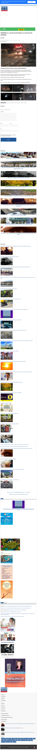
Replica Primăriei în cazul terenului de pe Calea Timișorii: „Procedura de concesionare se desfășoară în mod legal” (17, 340)
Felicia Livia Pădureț (18, 40)
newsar (16, 102)
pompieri (19, 102)
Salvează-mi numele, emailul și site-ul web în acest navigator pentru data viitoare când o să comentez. (8, 135)
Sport (27, 740)
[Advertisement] (18, 19)
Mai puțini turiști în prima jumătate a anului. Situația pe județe (10, 423)
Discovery (16, 738)
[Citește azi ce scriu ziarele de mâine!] (4, 10)
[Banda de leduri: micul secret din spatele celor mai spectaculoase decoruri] (7, 324)
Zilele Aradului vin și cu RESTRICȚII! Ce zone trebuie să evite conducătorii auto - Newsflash (12, 613)
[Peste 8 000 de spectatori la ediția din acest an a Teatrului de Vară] (7, 484)
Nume (1, 123)
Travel (32, 740)
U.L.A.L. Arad (3, 741)
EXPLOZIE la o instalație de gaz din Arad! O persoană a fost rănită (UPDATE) (16, 609)
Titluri (11, 40)
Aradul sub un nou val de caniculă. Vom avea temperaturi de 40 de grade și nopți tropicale (13, 361)
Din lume (9, 738)
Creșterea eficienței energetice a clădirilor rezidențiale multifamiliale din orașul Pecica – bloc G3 (14, 446)
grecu (1, 616)
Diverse (19, 738)
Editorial (22, 738)
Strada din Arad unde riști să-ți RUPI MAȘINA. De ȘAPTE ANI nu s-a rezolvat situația (18, 492)
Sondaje (19, 740)
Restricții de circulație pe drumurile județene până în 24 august (18, 177)
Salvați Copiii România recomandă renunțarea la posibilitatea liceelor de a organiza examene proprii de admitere (18, 234)
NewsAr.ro (27, 747)
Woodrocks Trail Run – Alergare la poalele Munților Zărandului (9, 413)
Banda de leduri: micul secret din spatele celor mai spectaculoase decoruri (11, 319)
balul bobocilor (3, 738)
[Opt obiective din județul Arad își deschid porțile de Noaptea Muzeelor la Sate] (7, 387)
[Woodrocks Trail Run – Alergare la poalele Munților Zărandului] (7, 418)
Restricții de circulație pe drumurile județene (18, 215)
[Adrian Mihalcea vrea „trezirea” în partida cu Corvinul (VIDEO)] (7, 356)
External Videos (26, 738)
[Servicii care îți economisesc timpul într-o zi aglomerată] (7, 464)
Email (10, 123)
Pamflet (5, 740)
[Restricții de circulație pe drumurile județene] (7, 439)
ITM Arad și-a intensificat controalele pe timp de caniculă (9, 288)
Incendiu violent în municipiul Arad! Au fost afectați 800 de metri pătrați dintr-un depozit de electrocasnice (18, 205)
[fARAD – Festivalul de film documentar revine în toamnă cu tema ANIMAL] (7, 397)
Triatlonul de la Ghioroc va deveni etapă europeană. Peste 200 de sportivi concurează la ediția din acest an (15, 266)
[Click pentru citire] (18, 155)
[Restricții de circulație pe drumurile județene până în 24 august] (7, 261)
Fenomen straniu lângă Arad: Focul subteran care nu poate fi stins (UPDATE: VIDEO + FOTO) (18, 195)
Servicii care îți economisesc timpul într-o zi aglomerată (8, 458)
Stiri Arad (25, 102)
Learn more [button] (6, 2)
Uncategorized (8, 741)
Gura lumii (30, 738)
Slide (16, 740)
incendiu (8, 102)
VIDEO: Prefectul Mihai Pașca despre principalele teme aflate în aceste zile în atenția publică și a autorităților (16, 371)
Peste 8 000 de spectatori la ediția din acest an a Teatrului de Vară (10, 479)
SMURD (22, 102)
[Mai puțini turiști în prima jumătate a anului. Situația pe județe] (7, 428)
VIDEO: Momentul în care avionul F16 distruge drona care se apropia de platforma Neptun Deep (14, 309)
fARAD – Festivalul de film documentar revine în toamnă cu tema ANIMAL (11, 392)
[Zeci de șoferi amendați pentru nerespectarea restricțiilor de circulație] (7, 304)
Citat (7, 738)
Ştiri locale (9, 40)
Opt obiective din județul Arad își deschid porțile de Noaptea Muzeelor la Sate (18, 186)
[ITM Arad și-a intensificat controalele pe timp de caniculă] (7, 293)
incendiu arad (12, 102)
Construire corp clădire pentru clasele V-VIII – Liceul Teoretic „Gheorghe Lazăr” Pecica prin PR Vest (14, 444)
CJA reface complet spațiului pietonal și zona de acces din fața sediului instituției (18, 224)
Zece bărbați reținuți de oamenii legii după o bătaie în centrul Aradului (12, 611)
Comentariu (2, 111)
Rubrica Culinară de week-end (11, 740)
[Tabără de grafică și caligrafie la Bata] (7, 408)
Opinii (2, 740)
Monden (34, 738)
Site (1, 128)
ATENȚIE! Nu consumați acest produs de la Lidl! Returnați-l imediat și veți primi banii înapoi (13, 330)
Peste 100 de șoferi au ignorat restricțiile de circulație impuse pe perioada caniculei (13, 616)
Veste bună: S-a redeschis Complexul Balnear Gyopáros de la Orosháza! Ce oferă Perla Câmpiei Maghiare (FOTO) (17, 606)
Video (11, 741)
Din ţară (13, 738)
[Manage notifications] (34, 747)
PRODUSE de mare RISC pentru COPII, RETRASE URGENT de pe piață (18, 494)
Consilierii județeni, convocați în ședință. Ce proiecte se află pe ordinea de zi (18, 158)
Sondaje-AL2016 (23, 740)
